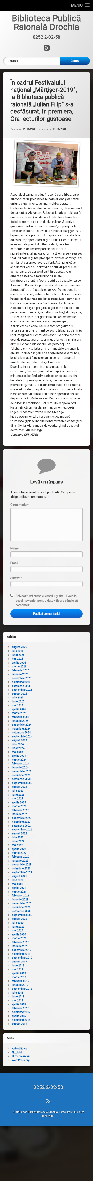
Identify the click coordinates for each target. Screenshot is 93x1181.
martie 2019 (19, 977)
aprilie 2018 (19, 1004)
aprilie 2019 (19, 973)
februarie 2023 (20, 810)
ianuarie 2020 (20, 946)
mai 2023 (17, 798)
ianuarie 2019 (20, 984)
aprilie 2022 (19, 849)
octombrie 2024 (21, 732)
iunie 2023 (18, 794)
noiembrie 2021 (21, 868)
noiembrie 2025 (21, 682)
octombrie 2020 (21, 911)
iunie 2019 (18, 965)
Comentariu (19, 504)
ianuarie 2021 (20, 899)
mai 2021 (17, 883)
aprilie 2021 (19, 887)
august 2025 (19, 693)
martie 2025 (19, 713)
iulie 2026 (18, 651)
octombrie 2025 (21, 685)
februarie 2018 (20, 1008)
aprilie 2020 (19, 934)
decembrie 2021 (21, 864)
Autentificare (19, 1048)
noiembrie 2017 (21, 1012)
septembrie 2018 (22, 988)
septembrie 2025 (22, 689)
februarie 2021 (20, 895)
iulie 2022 (18, 837)
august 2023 (19, 786)
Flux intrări (18, 1052)
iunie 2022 (18, 841)
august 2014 (19, 1023)
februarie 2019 (20, 981)
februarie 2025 (20, 717)
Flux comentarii (21, 1056)
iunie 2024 (18, 748)
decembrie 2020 (21, 903)
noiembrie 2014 (21, 1019)
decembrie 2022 (21, 817)
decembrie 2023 (21, 771)
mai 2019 (17, 969)
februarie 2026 (20, 670)
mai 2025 (17, 705)
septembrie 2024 (22, 736)
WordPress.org (21, 1060)
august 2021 (19, 876)
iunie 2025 (18, 701)
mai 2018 (17, 1000)
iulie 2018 (18, 992)
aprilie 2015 (19, 1015)
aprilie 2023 (19, 802)
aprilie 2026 (19, 662)
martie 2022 (19, 852)
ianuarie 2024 (20, 767)
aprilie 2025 (19, 709)
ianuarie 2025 (20, 720)
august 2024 (19, 740)
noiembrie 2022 (21, 821)
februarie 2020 (20, 942)
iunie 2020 (18, 926)
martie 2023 (19, 806)
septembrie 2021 (22, 872)
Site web (16, 578)
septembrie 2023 (22, 783)
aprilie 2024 (19, 755)
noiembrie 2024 (21, 728)
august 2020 (19, 918)
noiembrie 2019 (21, 953)
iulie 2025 (18, 697)
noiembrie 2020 (21, 907)
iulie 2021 (18, 880)
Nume (14, 548)
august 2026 (19, 647)
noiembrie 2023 (21, 775)
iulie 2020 (18, 922)
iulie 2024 (18, 744)
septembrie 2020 (22, 915)
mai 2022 (17, 845)
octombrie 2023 (21, 779)
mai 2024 (17, 751)
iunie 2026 (18, 654)
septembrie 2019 (22, 957)
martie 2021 (19, 891)
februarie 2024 (20, 763)
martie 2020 (19, 938)
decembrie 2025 (21, 678)
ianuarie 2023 (20, 814)
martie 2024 (19, 759)
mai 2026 (17, 658)
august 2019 (19, 961)
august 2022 (19, 833)
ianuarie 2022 (20, 860)
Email (14, 563)
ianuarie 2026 (20, 674)
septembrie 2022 (22, 829)
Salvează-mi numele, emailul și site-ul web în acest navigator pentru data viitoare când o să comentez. (47, 600)
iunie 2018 (18, 996)
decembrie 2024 (21, 724)
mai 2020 (17, 930)
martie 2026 (19, 666)
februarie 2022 (20, 856)
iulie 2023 (18, 790)
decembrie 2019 (21, 949)
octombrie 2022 (21, 825)
